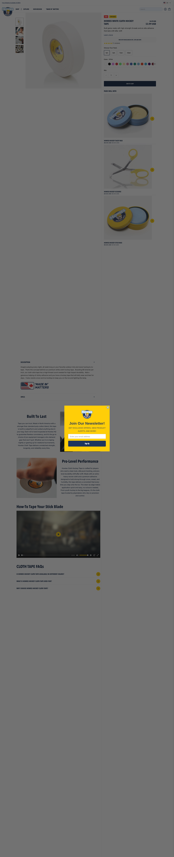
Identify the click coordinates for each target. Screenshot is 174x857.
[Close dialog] (108, 407)
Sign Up (87, 444)
